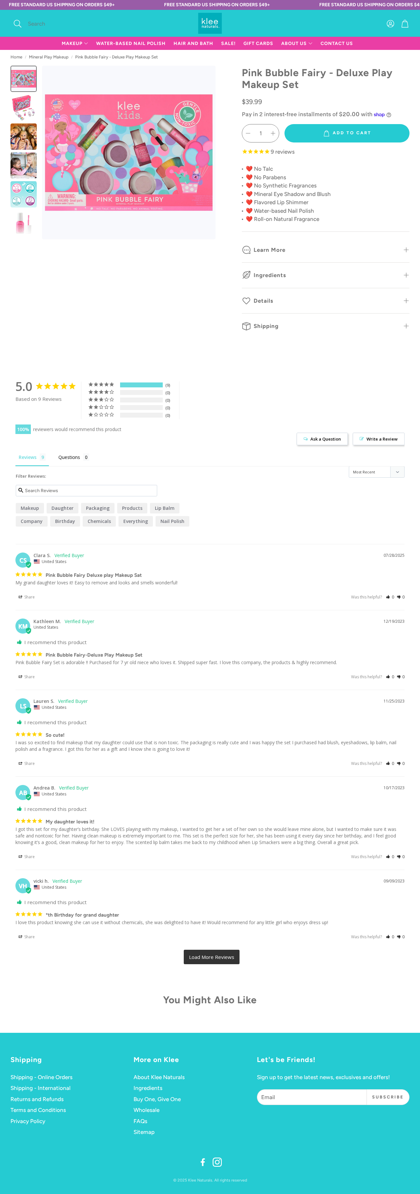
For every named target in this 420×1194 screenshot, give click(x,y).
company (32, 521)
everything (135, 521)
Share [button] (29, 597)
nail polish (172, 521)
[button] (54, 24)
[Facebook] (202, 1162)
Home (16, 56)
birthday (65, 521)
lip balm (165, 508)
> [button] (212, 957)
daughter (63, 508)
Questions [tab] (69, 457)
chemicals (99, 521)
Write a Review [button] (382, 439)
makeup (30, 508)
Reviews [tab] (27, 457)
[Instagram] (217, 1162)
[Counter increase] (273, 133)
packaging (98, 508)
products (132, 508)
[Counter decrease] (248, 133)
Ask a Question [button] (325, 439)
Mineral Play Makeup (49, 56)
